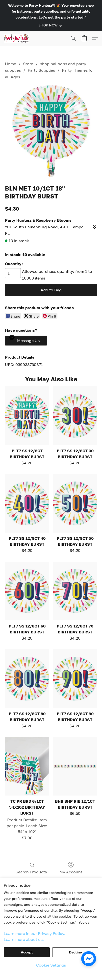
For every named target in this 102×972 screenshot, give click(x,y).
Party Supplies (41, 70)
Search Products (31, 871)
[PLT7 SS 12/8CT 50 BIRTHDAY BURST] (75, 503)
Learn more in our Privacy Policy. (34, 933)
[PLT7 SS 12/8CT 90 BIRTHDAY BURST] (75, 678)
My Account (70, 871)
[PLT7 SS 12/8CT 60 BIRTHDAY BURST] (27, 591)
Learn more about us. (24, 939)
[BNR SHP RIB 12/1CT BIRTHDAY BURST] (75, 766)
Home (10, 63)
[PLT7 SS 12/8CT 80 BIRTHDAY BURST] (27, 678)
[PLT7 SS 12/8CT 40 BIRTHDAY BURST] (27, 503)
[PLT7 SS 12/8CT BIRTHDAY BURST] (27, 415)
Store (28, 63)
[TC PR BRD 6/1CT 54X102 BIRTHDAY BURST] (27, 766)
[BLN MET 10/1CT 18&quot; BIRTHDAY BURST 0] (51, 131)
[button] (17, 38)
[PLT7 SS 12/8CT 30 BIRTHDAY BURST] (75, 415)
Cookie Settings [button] (51, 965)
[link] (51, 25)
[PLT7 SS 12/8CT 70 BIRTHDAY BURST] (75, 591)
